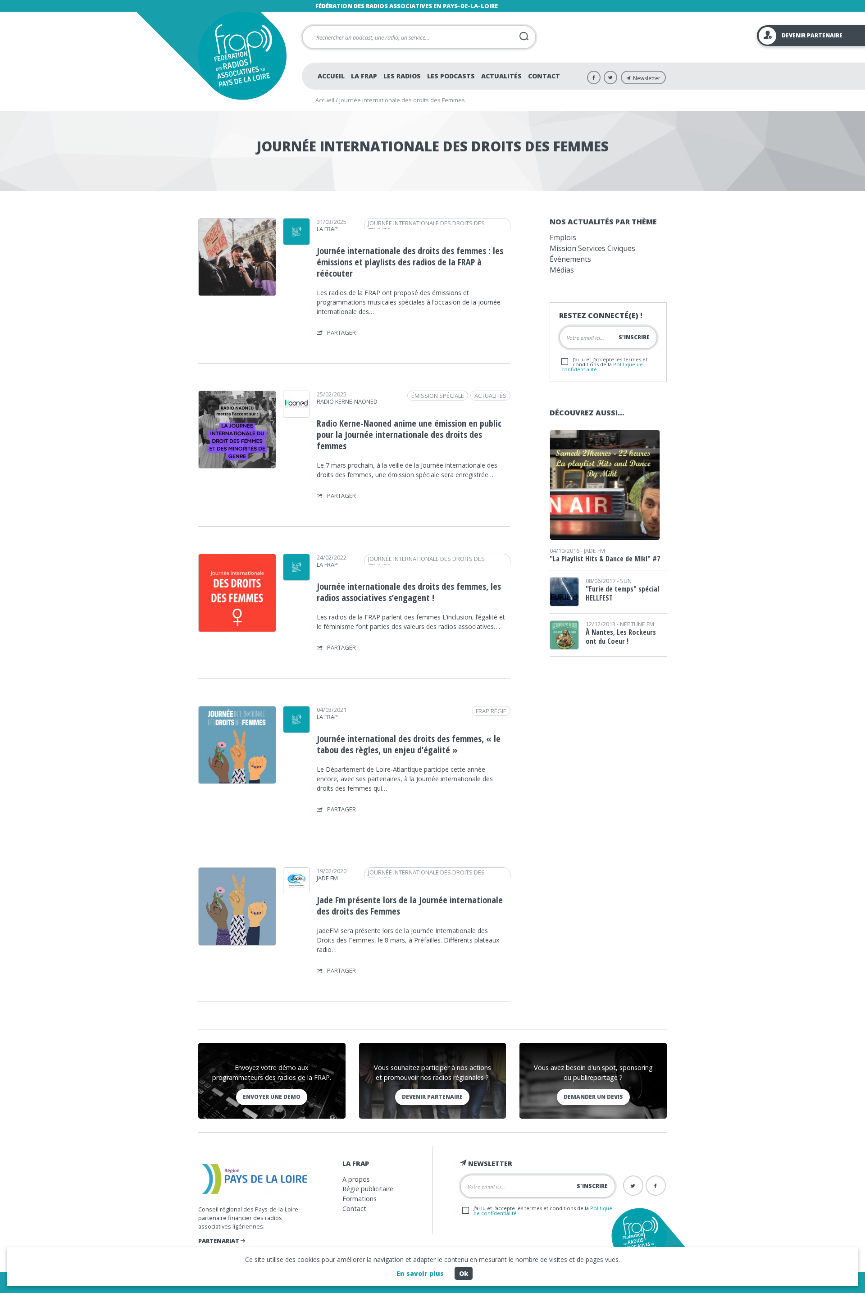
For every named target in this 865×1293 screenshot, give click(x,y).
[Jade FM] (296, 891)
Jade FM (327, 878)
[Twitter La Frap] (610, 77)
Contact (544, 76)
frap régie (491, 711)
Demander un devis (593, 1097)
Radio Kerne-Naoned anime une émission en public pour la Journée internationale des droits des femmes (409, 434)
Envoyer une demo (271, 1097)
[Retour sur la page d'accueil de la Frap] (242, 56)
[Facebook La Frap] (594, 77)
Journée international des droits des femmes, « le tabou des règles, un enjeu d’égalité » (409, 744)
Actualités (501, 76)
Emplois (563, 237)
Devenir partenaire (432, 1097)
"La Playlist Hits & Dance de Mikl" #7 (605, 559)
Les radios (402, 76)
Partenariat (219, 1241)
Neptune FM (637, 624)
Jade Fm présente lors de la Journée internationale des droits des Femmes (410, 905)
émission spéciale (437, 396)
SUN (626, 581)
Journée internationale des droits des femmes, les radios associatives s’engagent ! (409, 592)
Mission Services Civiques (592, 248)
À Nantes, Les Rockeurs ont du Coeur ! (621, 636)
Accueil (331, 76)
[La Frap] (296, 242)
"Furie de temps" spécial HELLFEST (622, 593)
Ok (463, 1273)
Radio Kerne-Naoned (347, 401)
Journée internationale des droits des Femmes (426, 226)
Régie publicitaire (367, 1188)
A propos (356, 1179)
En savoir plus (420, 1273)
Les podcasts (451, 76)
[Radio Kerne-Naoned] (296, 414)
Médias (562, 270)
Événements (570, 259)
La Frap (364, 76)
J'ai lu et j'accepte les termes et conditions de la (604, 364)
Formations (359, 1198)
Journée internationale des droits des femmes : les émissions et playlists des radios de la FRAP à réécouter (410, 262)
